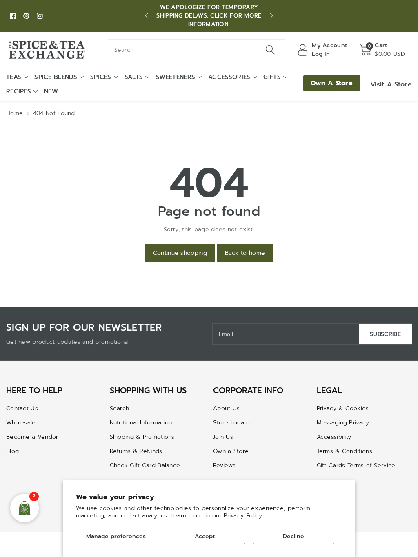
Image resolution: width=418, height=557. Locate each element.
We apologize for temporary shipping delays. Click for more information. (208, 16)
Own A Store (332, 83)
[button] (382, 49)
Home (14, 113)
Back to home (245, 253)
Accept (205, 536)
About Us (226, 408)
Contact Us (22, 408)
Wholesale (21, 422)
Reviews (224, 465)
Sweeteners (175, 77)
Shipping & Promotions (142, 437)
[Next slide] (271, 16)
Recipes (18, 91)
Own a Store (231, 451)
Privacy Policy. (244, 515)
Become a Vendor (32, 437)
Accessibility (334, 437)
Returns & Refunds (136, 451)
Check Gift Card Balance (145, 465)
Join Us (223, 437)
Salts (134, 77)
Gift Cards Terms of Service (356, 465)
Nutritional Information (141, 422)
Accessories (229, 77)
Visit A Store (391, 84)
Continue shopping (180, 253)
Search (119, 408)
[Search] (270, 50)
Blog (12, 451)
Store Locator (232, 422)
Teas (13, 77)
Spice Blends (55, 77)
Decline (293, 536)
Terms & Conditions (344, 451)
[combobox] (196, 50)
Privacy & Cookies (343, 408)
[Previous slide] (146, 16)
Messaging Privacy (343, 422)
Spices (100, 77)
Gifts (272, 77)
